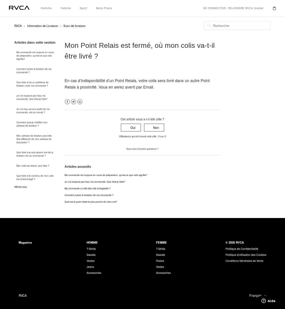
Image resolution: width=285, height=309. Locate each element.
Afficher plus (20, 186)
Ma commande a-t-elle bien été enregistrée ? (88, 188)
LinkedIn (80, 102)
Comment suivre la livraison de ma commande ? (33, 70)
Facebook (67, 102)
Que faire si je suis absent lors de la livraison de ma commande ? (34, 154)
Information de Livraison (42, 26)
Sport (83, 8)
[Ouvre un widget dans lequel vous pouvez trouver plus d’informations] (268, 301)
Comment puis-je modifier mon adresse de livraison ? (31, 124)
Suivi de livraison (74, 26)
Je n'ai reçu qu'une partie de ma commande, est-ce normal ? (33, 110)
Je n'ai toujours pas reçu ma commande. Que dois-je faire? (31, 97)
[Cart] (274, 8)
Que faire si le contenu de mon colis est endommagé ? (34, 177)
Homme (46, 8)
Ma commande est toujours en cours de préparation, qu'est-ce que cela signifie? (35, 56)
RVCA (18, 26)
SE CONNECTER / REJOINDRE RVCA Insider (233, 8)
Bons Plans (104, 8)
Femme (66, 8)
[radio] (131, 127)
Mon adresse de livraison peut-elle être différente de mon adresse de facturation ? (34, 139)
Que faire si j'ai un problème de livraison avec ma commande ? (32, 84)
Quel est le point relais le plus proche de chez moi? (91, 201)
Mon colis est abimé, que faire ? (32, 165)
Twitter (73, 102)
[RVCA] (19, 8)
